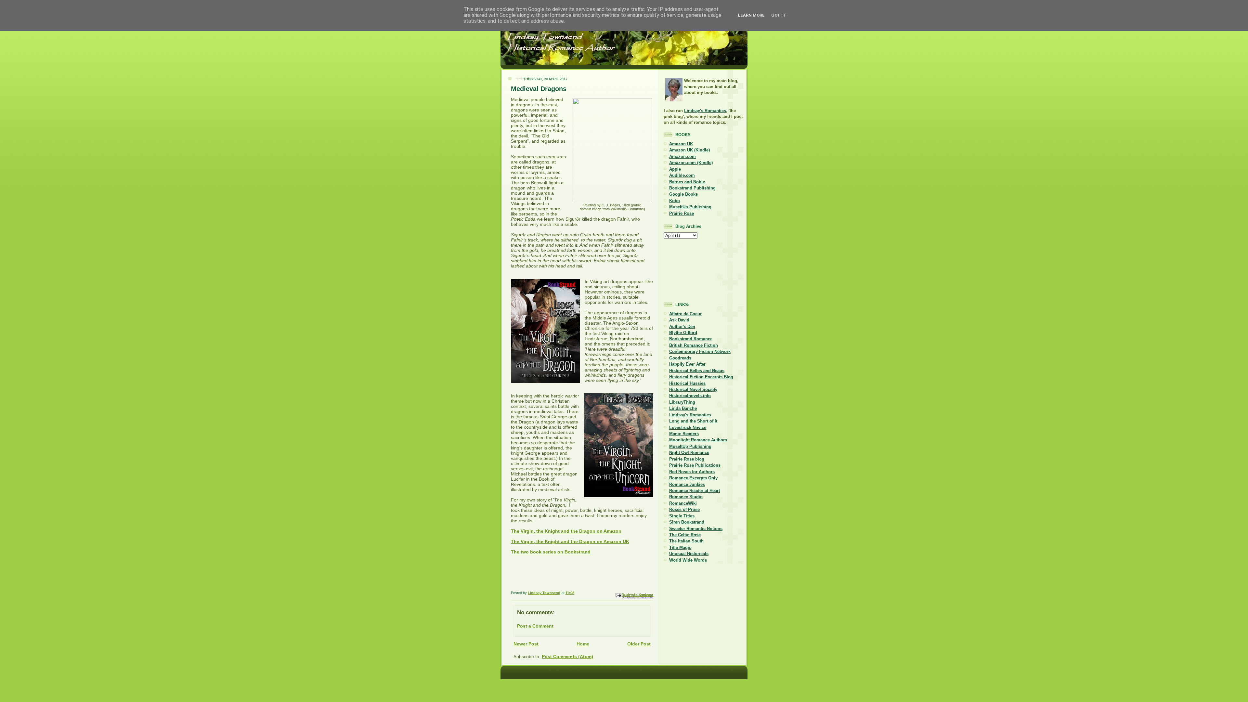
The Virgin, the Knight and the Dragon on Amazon (566, 531)
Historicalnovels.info (690, 395)
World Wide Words (688, 560)
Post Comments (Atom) (567, 656)
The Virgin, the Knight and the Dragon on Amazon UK (570, 541)
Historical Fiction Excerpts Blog (701, 376)
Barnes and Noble (687, 181)
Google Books (683, 194)
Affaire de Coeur (685, 313)
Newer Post (526, 643)
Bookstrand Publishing (692, 188)
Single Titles (682, 516)
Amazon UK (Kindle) (689, 150)
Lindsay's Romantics (705, 110)
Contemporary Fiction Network (700, 351)
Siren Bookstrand (686, 522)
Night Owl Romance (689, 452)
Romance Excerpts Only (693, 477)
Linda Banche (683, 408)
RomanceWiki (683, 503)
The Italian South (686, 541)
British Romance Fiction (693, 345)
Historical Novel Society (693, 389)
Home (583, 643)
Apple (675, 169)
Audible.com (682, 175)
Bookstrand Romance (690, 338)
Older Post (639, 643)
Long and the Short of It (693, 421)
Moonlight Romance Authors (698, 439)
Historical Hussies (687, 383)
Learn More (751, 15)
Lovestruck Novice (687, 427)
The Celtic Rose (685, 534)
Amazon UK (681, 143)
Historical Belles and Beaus (696, 370)
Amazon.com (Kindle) (691, 162)
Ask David (679, 320)
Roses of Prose (684, 509)
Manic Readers (684, 433)
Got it (778, 15)
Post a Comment (535, 626)
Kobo (674, 200)
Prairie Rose (681, 213)
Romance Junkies (687, 484)
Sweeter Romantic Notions (695, 528)
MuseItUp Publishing (690, 206)
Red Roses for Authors (692, 471)
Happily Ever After (687, 364)
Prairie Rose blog (686, 459)
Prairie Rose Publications (695, 465)
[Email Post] (618, 595)
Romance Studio (686, 496)
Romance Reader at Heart (694, 490)
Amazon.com (682, 156)
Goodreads (680, 358)
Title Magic (680, 547)
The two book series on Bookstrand (551, 551)
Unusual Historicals (688, 553)
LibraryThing (682, 402)
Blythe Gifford (683, 332)
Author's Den (682, 326)
